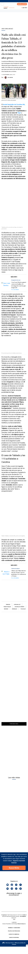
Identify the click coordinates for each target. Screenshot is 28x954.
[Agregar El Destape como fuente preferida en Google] (14, 80)
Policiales (23, 608)
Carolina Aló (17, 604)
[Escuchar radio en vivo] (2, 8)
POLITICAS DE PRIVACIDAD (14, 931)
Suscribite (14, 868)
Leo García (10, 77)
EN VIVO (25, 7)
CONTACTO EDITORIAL (14, 937)
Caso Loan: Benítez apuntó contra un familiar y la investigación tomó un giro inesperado (18, 284)
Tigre (19, 113)
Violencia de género (19, 606)
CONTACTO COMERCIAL (14, 934)
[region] (14, 22)
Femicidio (8, 604)
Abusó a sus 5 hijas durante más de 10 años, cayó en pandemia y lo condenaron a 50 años (18, 573)
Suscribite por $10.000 (22, 4)
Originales (14, 608)
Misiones (6, 608)
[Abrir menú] (2, 4)
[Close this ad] (27, 946)
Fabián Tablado (7, 606)
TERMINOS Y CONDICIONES (14, 927)
